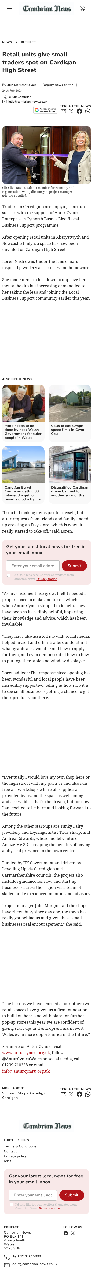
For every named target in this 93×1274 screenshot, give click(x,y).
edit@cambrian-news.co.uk (34, 1264)
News (7, 42)
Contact (10, 1151)
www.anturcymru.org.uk (26, 1052)
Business (28, 42)
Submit (74, 566)
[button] (10, 9)
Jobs (7, 1161)
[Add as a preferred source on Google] (45, 110)
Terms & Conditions (20, 1146)
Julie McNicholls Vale (22, 85)
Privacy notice (46, 579)
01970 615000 (29, 1256)
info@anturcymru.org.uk (26, 1071)
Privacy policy (15, 1156)
